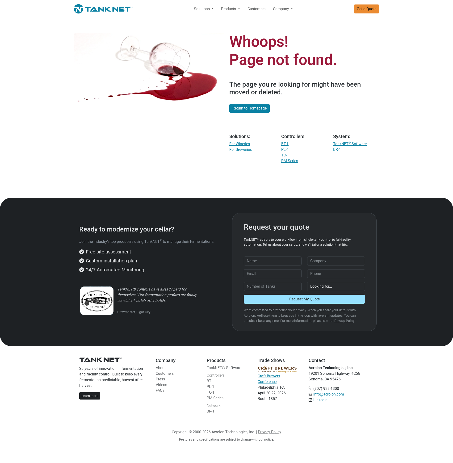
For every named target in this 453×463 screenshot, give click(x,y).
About (161, 368)
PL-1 (285, 149)
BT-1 (285, 144)
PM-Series (215, 398)
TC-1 (285, 155)
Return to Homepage (249, 108)
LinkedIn (320, 400)
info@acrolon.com (328, 394)
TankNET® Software (224, 368)
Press (160, 379)
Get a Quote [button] (366, 9)
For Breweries (240, 149)
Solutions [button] (202, 9)
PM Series (289, 161)
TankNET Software (350, 144)
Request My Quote (304, 299)
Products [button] (229, 9)
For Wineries (239, 144)
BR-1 (337, 149)
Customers (256, 9)
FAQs (160, 390)
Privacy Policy (344, 321)
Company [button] (281, 9)
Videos (161, 385)
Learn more (89, 396)
